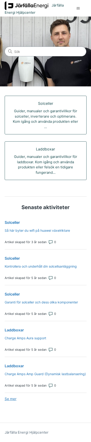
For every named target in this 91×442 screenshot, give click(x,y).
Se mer (11, 399)
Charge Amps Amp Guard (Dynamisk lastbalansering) (45, 374)
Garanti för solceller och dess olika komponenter (41, 302)
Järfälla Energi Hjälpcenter (27, 432)
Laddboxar (14, 330)
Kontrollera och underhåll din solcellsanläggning (41, 266)
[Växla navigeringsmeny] (78, 8)
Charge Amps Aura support (25, 338)
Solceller (12, 222)
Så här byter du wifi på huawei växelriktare (37, 230)
